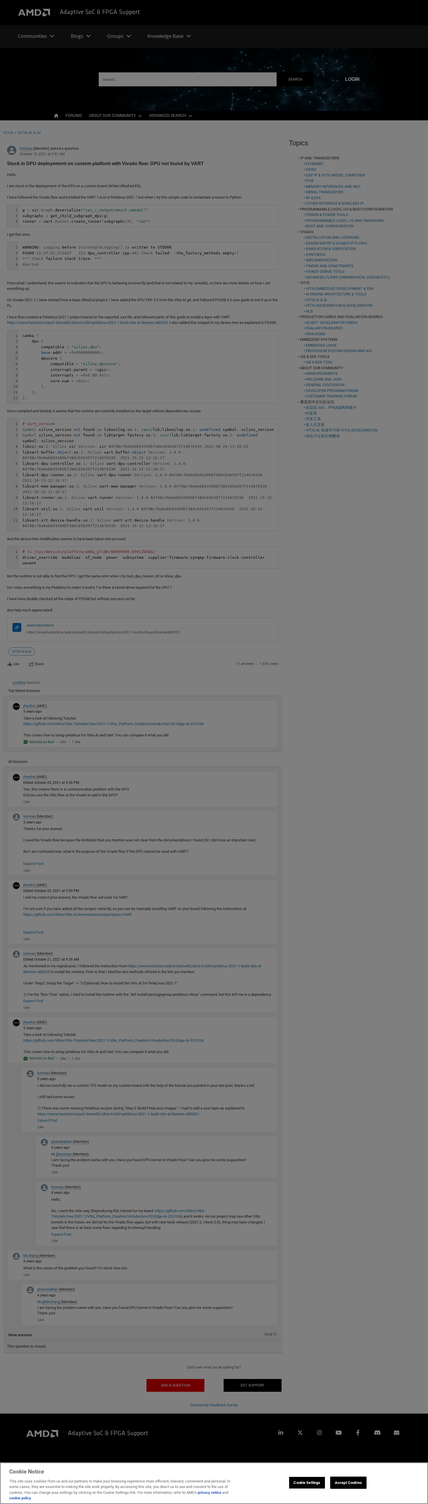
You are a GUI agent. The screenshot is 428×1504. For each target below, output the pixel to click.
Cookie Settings (306, 1482)
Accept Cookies (348, 1482)
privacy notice (209, 1492)
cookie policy (20, 1498)
